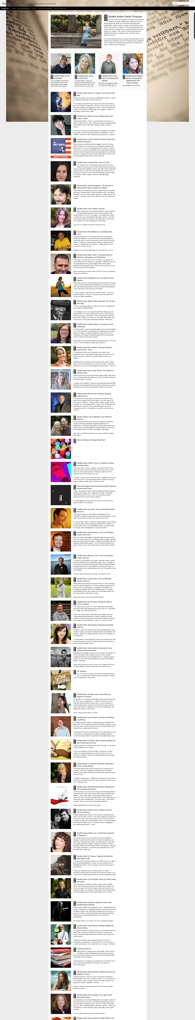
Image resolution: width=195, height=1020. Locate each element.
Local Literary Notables (45, 8)
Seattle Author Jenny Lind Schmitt (85, 77)
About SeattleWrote (23, 8)
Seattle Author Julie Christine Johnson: (91, 208)
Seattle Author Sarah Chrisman (125, 16)
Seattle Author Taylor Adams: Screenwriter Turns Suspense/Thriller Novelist (94, 649)
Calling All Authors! (84, 948)
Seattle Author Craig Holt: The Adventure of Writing (110, 78)
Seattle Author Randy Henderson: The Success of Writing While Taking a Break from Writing (95, 186)
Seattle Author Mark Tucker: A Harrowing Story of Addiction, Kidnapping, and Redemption (94, 256)
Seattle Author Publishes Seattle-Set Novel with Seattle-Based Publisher (94, 903)
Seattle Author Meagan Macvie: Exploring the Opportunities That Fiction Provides (134, 79)
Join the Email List (60, 8)
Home (14, 8)
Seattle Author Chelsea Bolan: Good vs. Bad (93, 162)
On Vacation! (81, 671)
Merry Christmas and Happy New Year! (91, 440)
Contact (33, 8)
